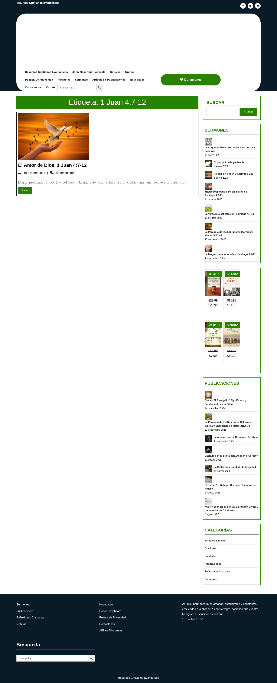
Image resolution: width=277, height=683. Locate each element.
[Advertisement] (141, 40)
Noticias (115, 71)
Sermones (81, 79)
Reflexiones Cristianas (218, 571)
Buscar (215, 102)
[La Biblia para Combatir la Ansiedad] (208, 468)
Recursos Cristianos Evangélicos (37, 2)
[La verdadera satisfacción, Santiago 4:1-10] (208, 208)
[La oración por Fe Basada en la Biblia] (208, 438)
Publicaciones (222, 383)
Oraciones (211, 548)
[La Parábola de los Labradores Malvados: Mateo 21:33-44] (208, 226)
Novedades (137, 79)
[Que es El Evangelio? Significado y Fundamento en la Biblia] (208, 395)
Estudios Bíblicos (215, 540)
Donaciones (193, 79)
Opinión (130, 71)
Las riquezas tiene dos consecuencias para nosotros (230, 149)
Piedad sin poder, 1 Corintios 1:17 (233, 173)
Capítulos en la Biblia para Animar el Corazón (231, 455)
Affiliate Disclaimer (110, 630)
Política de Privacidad (39, 79)
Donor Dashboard (110, 611)
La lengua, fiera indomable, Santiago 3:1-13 (230, 254)
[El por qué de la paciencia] (208, 163)
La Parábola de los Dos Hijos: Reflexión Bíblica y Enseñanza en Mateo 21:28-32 (228, 424)
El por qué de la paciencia (229, 162)
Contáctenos (33, 87)
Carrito (50, 87)
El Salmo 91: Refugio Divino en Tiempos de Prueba (230, 487)
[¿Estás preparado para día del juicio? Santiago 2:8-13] (208, 186)
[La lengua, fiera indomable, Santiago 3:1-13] (208, 248)
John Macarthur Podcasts (89, 71)
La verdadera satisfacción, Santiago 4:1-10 (229, 213)
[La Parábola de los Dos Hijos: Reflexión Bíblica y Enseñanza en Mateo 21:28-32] (208, 416)
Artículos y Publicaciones (108, 79)
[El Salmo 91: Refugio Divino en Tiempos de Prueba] (208, 479)
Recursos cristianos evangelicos (46, 71)
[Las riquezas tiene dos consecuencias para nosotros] (208, 141)
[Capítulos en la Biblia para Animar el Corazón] (208, 449)
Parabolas (64, 79)
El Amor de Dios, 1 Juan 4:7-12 (52, 165)
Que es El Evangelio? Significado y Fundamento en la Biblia (225, 402)
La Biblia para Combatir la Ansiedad (235, 467)
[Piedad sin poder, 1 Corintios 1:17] (208, 175)
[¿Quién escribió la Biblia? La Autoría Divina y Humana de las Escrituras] (208, 501)
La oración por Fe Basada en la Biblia (236, 437)
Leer (27, 190)
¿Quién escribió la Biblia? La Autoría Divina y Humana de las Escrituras (231, 508)
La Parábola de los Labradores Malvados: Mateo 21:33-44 (229, 234)
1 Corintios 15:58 (192, 619)
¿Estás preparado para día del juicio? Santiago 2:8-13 (227, 193)
